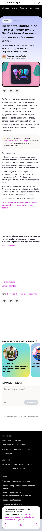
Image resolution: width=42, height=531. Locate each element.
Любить (23, 8)
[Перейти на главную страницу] (13, 3)
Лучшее (5, 8)
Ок (21, 525)
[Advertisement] (18, 264)
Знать (14, 8)
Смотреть (34, 8)
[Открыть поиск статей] (34, 2)
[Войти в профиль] (39, 2)
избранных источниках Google (16, 141)
